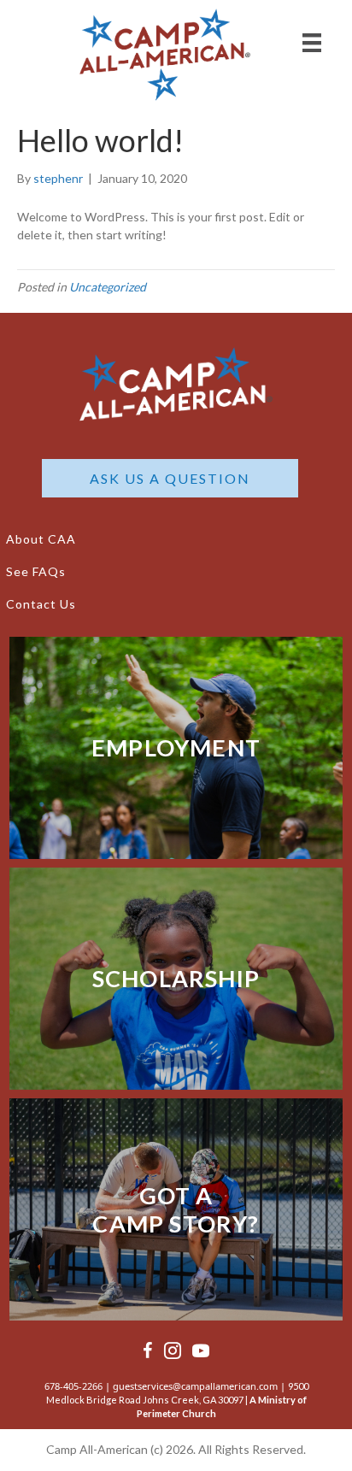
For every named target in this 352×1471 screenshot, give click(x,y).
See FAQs (36, 571)
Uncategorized (107, 286)
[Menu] (311, 42)
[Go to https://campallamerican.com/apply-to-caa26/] (176, 748)
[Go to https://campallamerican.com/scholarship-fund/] (176, 979)
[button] (170, 478)
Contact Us (41, 604)
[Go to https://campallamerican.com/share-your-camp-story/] (176, 1209)
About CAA (41, 539)
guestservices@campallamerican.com (195, 1386)
